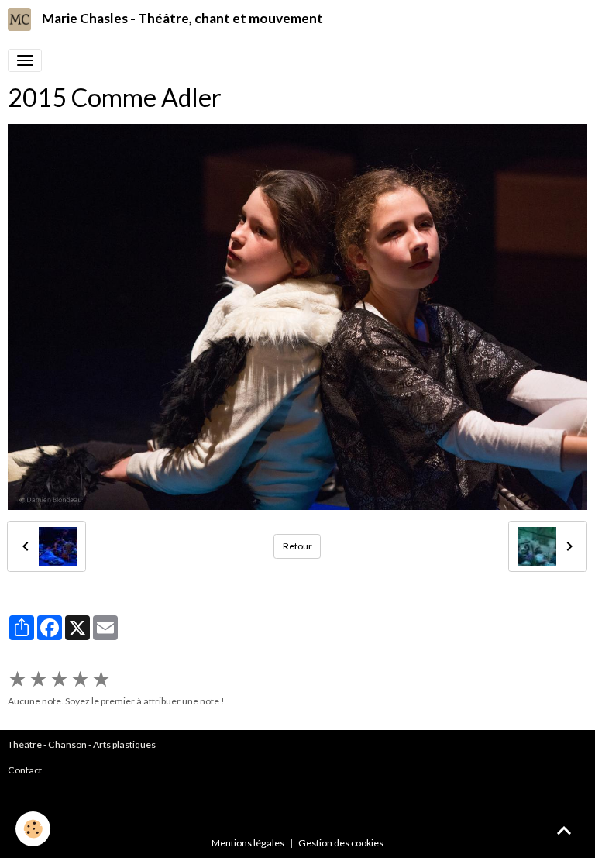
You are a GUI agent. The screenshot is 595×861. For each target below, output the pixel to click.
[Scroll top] (564, 830)
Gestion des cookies (340, 843)
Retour (297, 546)
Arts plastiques (124, 744)
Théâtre (25, 744)
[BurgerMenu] (25, 60)
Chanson (67, 744)
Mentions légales (248, 843)
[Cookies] (32, 828)
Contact (25, 770)
